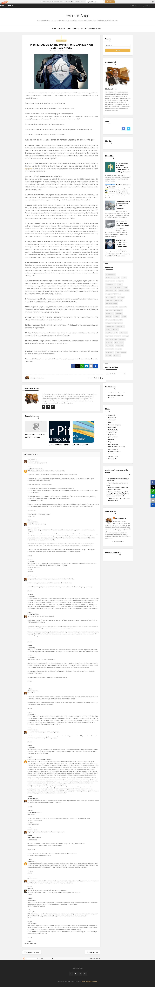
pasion (124, 336)
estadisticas (117, 310)
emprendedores (61, 40)
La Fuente (111, 439)
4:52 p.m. (30, 575)
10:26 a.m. (30, 898)
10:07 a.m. (30, 810)
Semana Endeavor (80, 445)
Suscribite (109, 1)
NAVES (123, 278)
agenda (108, 287)
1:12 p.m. (30, 689)
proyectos (108, 345)
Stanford (119, 281)
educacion (118, 300)
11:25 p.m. (30, 859)
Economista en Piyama (114, 425)
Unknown (30, 861)
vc (116, 352)
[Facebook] (73, 366)
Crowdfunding (110, 274)
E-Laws (110, 422)
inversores (119, 326)
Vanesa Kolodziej (113, 456)
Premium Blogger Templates (89, 981)
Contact (76, 28)
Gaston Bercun (112, 432)
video (122, 352)
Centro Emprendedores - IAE (116, 395)
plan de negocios (110, 339)
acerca (119, 284)
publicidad (118, 345)
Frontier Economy (113, 429)
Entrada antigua (92, 952)
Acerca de (3, 6)
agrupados (28, 169)
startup (117, 349)
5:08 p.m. (30, 645)
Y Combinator (109, 284)
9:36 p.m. (30, 757)
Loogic (110, 442)
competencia (115, 294)
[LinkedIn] (86, 366)
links (114, 329)
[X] (77, 366)
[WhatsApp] (82, 366)
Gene (29, 888)
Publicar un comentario (30, 943)
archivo (116, 287)
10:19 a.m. (30, 594)
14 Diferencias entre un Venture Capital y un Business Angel (122, 243)
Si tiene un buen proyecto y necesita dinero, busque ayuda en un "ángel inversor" (123, 167)
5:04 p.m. (30, 877)
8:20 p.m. (30, 745)
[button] (77, 2)
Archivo (10, 6)
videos (108, 355)
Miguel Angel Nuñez (33, 837)
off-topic (108, 336)
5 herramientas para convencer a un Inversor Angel (122, 223)
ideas (118, 320)
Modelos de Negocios (112, 278)
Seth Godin (111, 454)
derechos (108, 300)
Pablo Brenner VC (113, 449)
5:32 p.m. (30, 712)
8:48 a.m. (30, 835)
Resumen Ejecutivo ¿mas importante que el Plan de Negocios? (123, 205)
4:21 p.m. (30, 559)
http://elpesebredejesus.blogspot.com (38, 759)
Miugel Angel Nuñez (33, 812)
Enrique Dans (112, 427)
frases (107, 316)
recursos (108, 349)
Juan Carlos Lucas (113, 437)
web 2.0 (116, 355)
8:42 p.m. (30, 941)
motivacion (122, 333)
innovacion (118, 323)
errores (108, 310)
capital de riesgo (122, 290)
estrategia (108, 313)
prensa (108, 342)
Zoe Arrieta (31, 459)
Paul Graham (109, 281)
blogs (123, 287)
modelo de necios (111, 333)
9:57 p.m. (30, 921)
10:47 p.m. (30, 828)
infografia (108, 323)
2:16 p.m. (30, 520)
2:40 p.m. (30, 612)
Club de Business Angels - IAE (116, 393)
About (69, 28)
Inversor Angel (77, 15)
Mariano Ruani (32, 522)
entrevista (122, 307)
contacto (120, 297)
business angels (110, 290)
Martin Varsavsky (113, 444)
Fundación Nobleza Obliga (90, 28)
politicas (121, 339)
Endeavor (111, 398)
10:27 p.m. (30, 728)
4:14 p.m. (30, 467)
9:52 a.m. (30, 886)
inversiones (109, 326)
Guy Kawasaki (112, 434)
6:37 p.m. (30, 655)
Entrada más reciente (32, 952)
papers (116, 336)
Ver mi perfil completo (118, 541)
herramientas (109, 320)
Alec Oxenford (112, 415)
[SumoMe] (95, 366)
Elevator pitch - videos (59, 445)
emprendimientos (110, 307)
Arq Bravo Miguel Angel (34, 469)
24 (54, 51)
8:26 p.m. (30, 796)
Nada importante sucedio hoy (116, 446)
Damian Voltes (112, 417)
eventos (118, 313)
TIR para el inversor (123, 185)
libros (107, 329)
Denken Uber (112, 420)
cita (107, 294)
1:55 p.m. (30, 910)
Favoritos (61, 28)
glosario (116, 316)
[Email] (91, 366)
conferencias (109, 297)
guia (123, 316)
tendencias (109, 352)
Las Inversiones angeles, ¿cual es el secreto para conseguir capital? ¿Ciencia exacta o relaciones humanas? (118, 494)
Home (54, 28)
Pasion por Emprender (114, 451)
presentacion (118, 342)
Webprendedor (112, 459)
